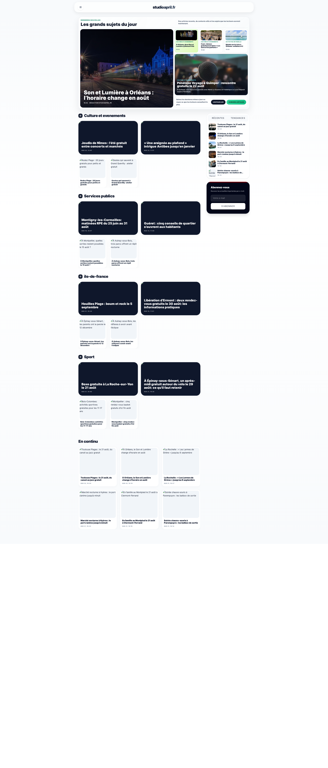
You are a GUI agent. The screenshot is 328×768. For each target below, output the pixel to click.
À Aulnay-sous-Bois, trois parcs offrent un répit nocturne (123, 263)
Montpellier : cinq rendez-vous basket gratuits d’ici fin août (123, 424)
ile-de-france (96, 276)
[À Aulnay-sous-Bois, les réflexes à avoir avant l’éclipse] (124, 329)
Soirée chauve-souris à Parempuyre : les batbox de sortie (181, 521)
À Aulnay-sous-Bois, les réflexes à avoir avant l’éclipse (122, 343)
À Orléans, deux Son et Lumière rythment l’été (185, 45)
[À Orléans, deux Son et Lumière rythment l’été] (186, 35)
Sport (89, 357)
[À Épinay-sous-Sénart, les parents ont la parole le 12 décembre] (92, 329)
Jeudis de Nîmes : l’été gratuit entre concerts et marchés (104, 144)
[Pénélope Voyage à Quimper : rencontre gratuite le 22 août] (211, 74)
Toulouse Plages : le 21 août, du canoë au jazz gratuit (96, 478)
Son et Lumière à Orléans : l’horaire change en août (119, 95)
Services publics (99, 196)
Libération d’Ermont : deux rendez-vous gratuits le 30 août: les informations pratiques (170, 303)
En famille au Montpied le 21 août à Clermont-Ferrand (138, 521)
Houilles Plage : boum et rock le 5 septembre (106, 305)
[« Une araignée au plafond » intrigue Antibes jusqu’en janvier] (170, 137)
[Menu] (81, 7)
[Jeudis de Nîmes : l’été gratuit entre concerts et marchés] (108, 137)
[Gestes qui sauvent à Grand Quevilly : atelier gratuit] (124, 168)
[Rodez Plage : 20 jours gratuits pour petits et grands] (92, 168)
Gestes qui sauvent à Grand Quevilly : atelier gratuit (122, 182)
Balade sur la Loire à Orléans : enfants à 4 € (234, 45)
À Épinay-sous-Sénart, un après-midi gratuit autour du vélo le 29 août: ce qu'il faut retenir (169, 384)
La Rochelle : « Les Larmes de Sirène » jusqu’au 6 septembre (179, 478)
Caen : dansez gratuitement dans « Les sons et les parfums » (210, 45)
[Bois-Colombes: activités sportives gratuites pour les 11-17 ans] (92, 409)
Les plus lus (218, 102)
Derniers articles (236, 102)
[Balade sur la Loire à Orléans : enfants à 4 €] (236, 35)
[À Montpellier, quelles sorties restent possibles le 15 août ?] (92, 249)
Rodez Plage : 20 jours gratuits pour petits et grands (90, 182)
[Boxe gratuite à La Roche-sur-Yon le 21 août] (108, 379)
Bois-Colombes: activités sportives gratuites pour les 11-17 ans (91, 424)
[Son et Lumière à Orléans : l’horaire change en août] (126, 68)
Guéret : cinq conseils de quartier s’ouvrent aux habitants (170, 225)
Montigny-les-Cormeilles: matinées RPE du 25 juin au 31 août (104, 223)
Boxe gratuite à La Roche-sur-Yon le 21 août (107, 386)
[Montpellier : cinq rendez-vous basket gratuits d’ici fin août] (124, 409)
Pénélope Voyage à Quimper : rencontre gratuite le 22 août (206, 84)
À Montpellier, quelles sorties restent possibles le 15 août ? (91, 263)
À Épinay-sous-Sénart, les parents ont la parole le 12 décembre (92, 343)
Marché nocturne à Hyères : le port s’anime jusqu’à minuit (96, 521)
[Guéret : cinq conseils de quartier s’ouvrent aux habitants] (170, 218)
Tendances (238, 118)
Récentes (218, 118)
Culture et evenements (104, 116)
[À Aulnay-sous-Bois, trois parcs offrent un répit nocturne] (124, 249)
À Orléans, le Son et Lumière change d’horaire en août (136, 478)
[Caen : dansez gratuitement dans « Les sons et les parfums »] (211, 35)
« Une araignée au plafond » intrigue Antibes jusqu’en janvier (169, 144)
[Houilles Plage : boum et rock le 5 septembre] (108, 298)
